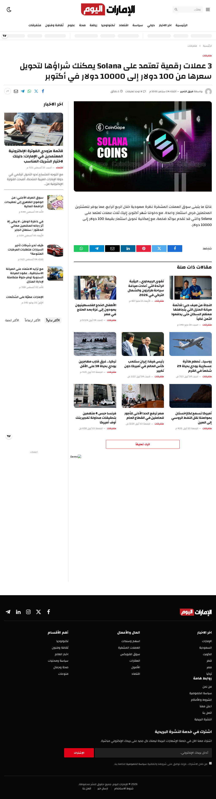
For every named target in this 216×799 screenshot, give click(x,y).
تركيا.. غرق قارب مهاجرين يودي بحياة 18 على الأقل (97, 364)
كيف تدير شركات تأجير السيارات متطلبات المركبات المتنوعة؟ (25, 249)
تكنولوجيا (108, 25)
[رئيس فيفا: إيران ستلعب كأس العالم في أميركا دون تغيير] (143, 344)
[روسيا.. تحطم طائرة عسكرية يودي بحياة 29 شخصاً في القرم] (190, 344)
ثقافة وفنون (54, 25)
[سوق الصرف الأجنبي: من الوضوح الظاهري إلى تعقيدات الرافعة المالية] (55, 202)
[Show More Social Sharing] (7, 91)
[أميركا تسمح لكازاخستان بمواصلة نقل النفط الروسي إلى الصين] (190, 396)
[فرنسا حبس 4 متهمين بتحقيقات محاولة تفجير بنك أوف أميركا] (95, 396)
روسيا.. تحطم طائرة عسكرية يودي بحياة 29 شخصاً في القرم (194, 366)
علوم (71, 25)
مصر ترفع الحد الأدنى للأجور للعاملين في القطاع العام (144, 415)
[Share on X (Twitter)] (36, 91)
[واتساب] (29, 91)
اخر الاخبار (165, 25)
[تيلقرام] (22, 91)
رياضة (93, 25)
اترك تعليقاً (143, 444)
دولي (151, 25)
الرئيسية (182, 25)
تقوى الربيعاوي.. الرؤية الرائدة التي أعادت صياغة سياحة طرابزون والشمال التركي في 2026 (146, 288)
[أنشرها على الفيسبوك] (43, 91)
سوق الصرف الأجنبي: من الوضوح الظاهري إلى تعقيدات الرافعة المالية (23, 202)
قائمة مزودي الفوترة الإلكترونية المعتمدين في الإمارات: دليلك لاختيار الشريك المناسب (36, 156)
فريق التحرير (186, 91)
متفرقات (34, 25)
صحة (82, 25)
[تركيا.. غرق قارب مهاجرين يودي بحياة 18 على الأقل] (95, 344)
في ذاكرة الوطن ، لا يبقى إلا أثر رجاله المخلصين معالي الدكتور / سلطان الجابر (25, 225)
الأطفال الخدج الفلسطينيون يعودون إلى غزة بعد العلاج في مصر (95, 310)
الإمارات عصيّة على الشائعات (24, 297)
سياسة (137, 25)
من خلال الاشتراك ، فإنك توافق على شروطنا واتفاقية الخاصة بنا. (161, 764)
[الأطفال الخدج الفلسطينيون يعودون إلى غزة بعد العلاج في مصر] (95, 288)
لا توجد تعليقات (133, 91)
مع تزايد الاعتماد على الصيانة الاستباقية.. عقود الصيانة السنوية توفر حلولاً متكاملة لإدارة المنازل (24, 275)
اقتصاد (123, 25)
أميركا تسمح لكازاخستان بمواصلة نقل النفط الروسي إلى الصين (191, 418)
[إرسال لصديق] (16, 91)
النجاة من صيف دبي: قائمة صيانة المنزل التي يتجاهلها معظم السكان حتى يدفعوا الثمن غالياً (191, 312)
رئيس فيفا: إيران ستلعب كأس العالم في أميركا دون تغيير (144, 366)
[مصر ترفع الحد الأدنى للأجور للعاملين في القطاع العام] (143, 396)
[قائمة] (208, 9)
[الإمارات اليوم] (108, 9)
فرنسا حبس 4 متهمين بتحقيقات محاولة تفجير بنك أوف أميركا (96, 418)
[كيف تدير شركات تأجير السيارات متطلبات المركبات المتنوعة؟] (55, 250)
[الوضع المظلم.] (9, 9)
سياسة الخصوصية (136, 764)
